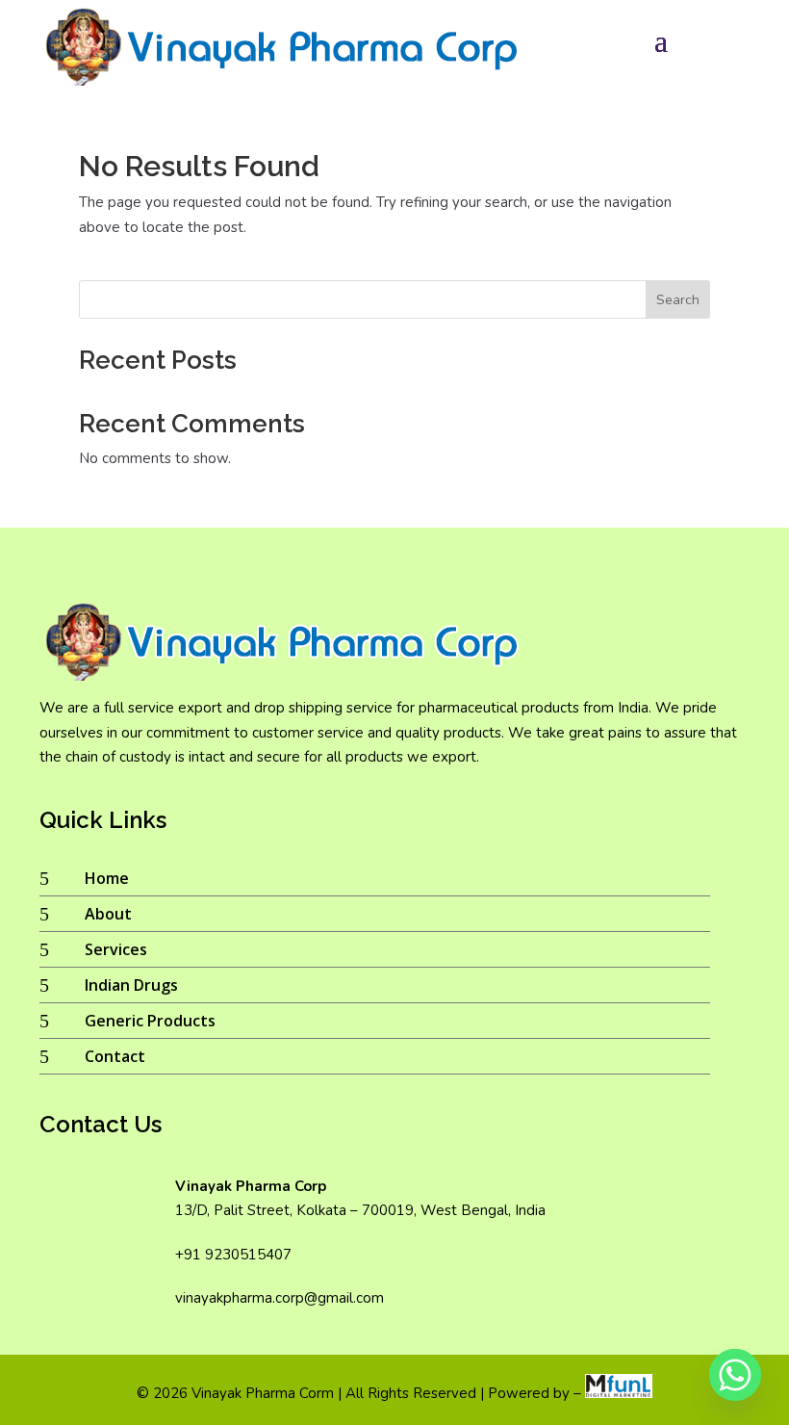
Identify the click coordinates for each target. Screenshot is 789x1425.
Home (107, 878)
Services (116, 949)
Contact (115, 1056)
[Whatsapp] (735, 1375)
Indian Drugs (131, 985)
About (108, 913)
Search (678, 300)
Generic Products (150, 1020)
